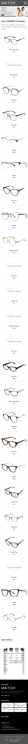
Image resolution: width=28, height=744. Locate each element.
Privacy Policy (18, 739)
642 (14, 504)
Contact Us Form (6, 726)
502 (14, 454)
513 (14, 353)
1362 (14, 328)
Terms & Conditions (13, 741)
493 (14, 202)
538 (14, 630)
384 (14, 529)
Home (6, 739)
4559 (14, 479)
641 (14, 554)
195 (14, 52)
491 (14, 102)
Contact (11, 739)
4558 (14, 152)
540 (14, 278)
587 (14, 77)
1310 (14, 253)
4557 (14, 228)
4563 (14, 604)
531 (14, 303)
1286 (14, 429)
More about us (5, 695)
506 (14, 378)
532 (14, 579)
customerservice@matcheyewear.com (11, 729)
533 (14, 127)
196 (14, 403)
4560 (14, 177)
